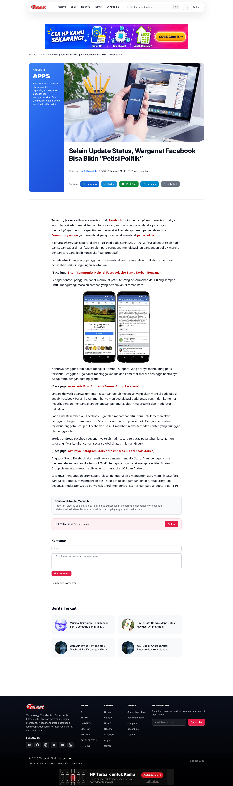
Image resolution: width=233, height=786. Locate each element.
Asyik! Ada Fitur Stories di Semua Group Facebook (103, 386)
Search (131, 734)
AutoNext (109, 734)
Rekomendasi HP (136, 717)
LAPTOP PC (113, 7)
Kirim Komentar (61, 573)
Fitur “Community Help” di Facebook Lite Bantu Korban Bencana (114, 272)
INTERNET (86, 745)
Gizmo (107, 712)
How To (108, 723)
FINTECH (85, 734)
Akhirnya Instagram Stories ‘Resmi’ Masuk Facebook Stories (110, 451)
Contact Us (48, 763)
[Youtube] (62, 745)
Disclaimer (77, 763)
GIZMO (62, 7)
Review (108, 717)
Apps (107, 740)
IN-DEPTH (86, 723)
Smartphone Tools (136, 712)
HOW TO (86, 7)
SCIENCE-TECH (89, 740)
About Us (34, 763)
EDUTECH (86, 728)
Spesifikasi (133, 728)
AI (82, 712)
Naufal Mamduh (88, 171)
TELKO (84, 717)
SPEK (73, 7)
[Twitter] (54, 745)
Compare (132, 723)
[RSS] (70, 745)
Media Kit (63, 763)
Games (107, 745)
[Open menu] (186, 7)
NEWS (98, 7)
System (196, 7)
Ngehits (108, 728)
